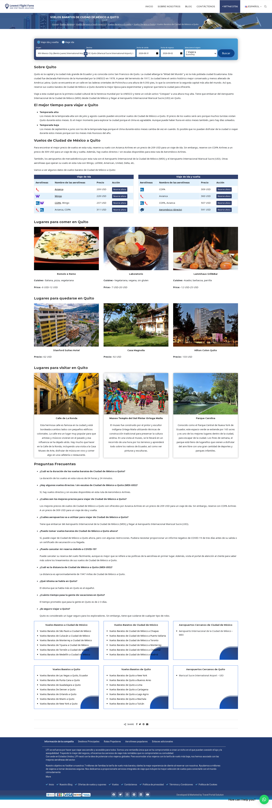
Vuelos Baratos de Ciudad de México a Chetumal (135, 649)
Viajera (191, 53)
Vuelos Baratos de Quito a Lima (125, 684)
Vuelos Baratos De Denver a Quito (57, 689)
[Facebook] (113, 794)
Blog (188, 6)
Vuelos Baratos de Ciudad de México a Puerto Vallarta (137, 635)
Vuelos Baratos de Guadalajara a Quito (60, 684)
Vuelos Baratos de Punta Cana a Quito (60, 680)
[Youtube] (147, 794)
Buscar (226, 51)
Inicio (149, 6)
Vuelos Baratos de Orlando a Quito (58, 694)
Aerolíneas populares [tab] (136, 741)
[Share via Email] (147, 724)
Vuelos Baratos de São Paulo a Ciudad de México (65, 631)
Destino (89, 47)
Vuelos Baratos (67, 24)
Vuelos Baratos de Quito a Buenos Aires (130, 680)
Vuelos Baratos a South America (91, 24)
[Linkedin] (140, 794)
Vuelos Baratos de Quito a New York (128, 675)
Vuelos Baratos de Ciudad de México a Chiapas (134, 631)
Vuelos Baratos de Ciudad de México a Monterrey (135, 645)
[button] (264, 799)
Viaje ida (69, 42)
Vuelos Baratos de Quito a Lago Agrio (129, 694)
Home (55, 24)
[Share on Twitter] (140, 724)
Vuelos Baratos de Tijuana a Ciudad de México (64, 645)
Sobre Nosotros (169, 6)
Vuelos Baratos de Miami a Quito (57, 698)
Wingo (58, 196)
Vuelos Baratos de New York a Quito (58, 703)
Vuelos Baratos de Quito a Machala (127, 698)
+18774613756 (230, 6)
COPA (58, 202)
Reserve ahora (119, 189)
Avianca (59, 189)
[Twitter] (120, 794)
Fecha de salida (142, 47)
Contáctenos (206, 6)
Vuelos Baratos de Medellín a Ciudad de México (65, 654)
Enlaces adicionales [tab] (162, 741)
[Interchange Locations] (86, 53)
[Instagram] (127, 794)
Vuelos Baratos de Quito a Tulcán (126, 703)
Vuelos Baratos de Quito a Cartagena (128, 689)
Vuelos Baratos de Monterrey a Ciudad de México (66, 640)
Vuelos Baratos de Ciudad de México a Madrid (133, 654)
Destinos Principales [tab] (88, 741)
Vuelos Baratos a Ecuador (120, 24)
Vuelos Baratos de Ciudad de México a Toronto (133, 640)
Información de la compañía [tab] (59, 741)
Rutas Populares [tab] (112, 741)
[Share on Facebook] (136, 724)
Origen (38, 47)
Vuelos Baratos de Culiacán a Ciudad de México (65, 635)
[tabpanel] (134, 767)
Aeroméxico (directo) (170, 209)
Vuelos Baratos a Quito (144, 24)
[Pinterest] (134, 794)
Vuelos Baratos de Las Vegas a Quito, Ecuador (64, 675)
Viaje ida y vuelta (50, 42)
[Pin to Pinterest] (143, 724)
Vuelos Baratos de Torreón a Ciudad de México (64, 649)
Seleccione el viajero (192, 47)
